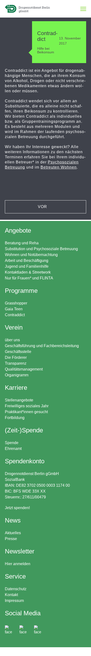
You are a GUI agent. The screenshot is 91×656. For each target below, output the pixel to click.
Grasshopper (16, 303)
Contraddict (15, 315)
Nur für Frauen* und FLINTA (29, 278)
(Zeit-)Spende (24, 430)
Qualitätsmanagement (24, 369)
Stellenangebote (19, 400)
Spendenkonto (37, 483)
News (13, 520)
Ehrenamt (13, 449)
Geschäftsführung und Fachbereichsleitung (42, 346)
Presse (11, 539)
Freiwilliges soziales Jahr (27, 406)
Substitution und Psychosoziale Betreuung (41, 249)
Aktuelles (13, 533)
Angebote (18, 230)
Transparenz (15, 363)
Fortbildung (15, 418)
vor (43, 207)
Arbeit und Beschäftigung (26, 260)
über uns (12, 340)
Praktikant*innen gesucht (26, 412)
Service (15, 576)
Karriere (16, 387)
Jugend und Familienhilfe (27, 266)
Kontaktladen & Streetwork (28, 272)
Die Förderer (16, 357)
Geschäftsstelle (18, 352)
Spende (11, 443)
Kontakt (11, 595)
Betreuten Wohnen (59, 167)
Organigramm (16, 375)
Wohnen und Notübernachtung (31, 255)
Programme (21, 290)
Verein (14, 327)
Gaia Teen (14, 309)
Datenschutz (15, 589)
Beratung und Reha (22, 243)
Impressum (14, 601)
